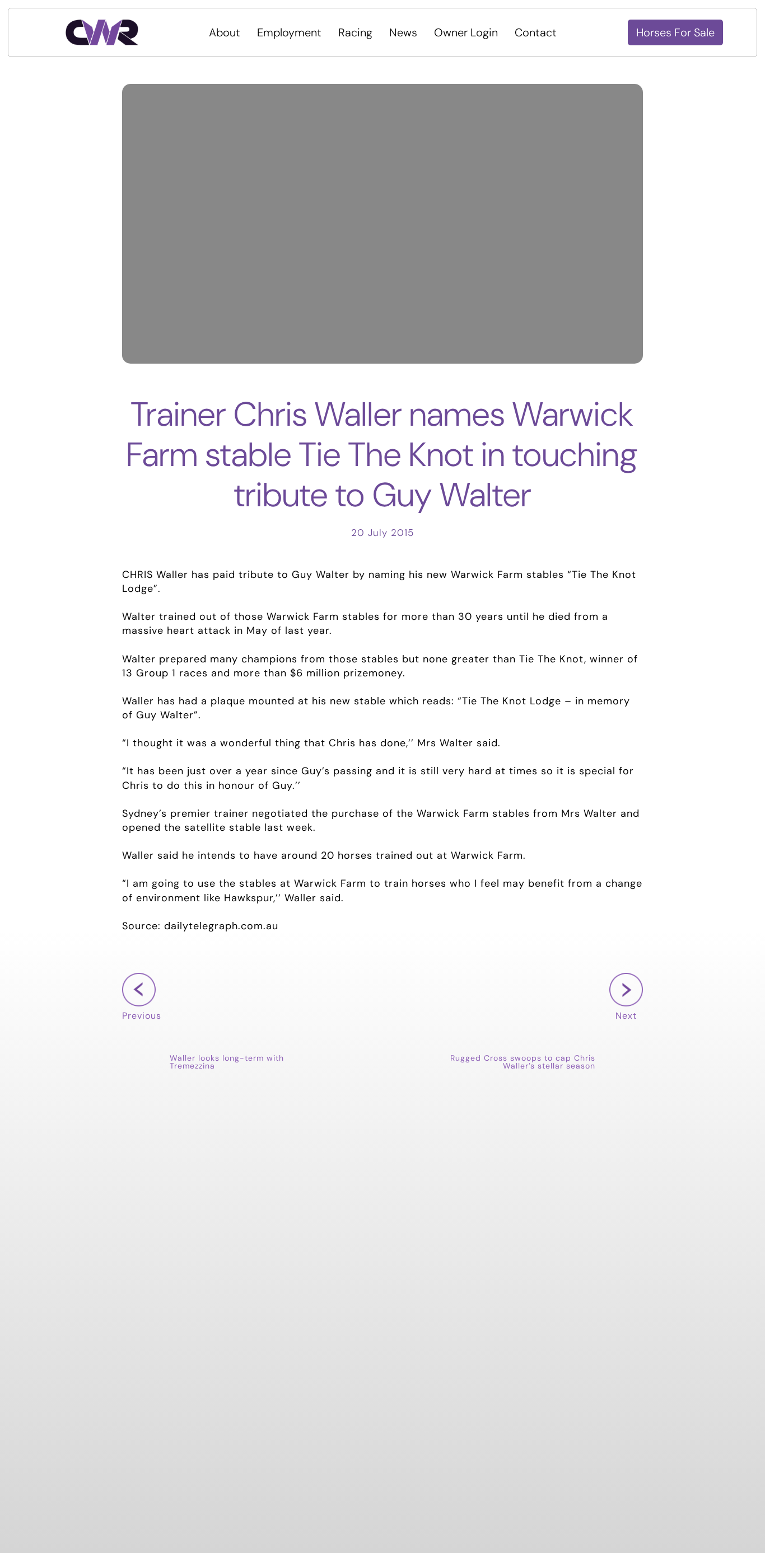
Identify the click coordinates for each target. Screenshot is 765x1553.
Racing (355, 32)
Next (623, 1032)
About (224, 32)
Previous (141, 1032)
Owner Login (466, 32)
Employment (289, 32)
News (403, 32)
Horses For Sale (675, 32)
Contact (536, 32)
